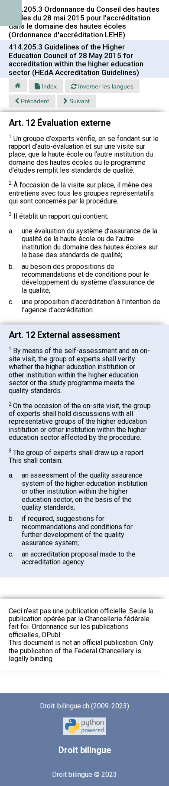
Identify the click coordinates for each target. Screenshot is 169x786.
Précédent (34, 101)
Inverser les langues (104, 86)
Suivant (79, 101)
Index (48, 86)
